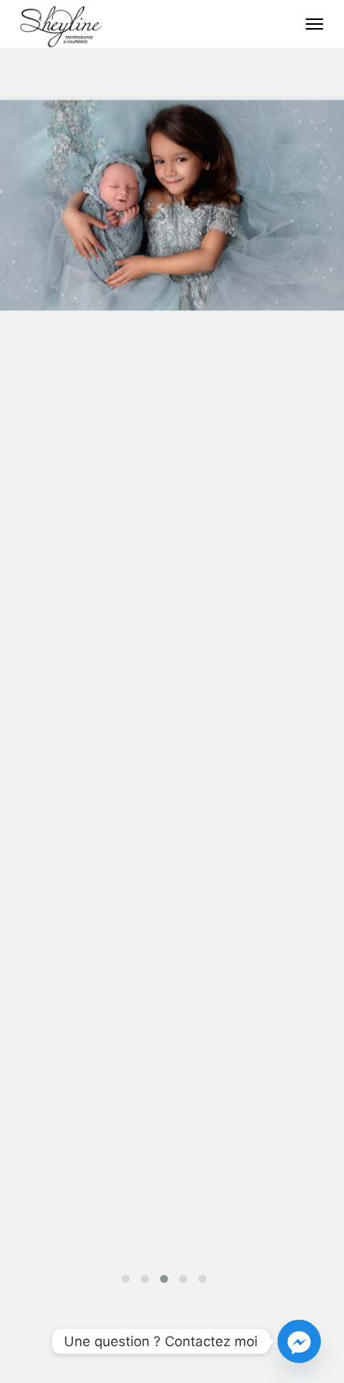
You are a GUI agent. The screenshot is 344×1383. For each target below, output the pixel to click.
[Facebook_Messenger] (299, 1341)
